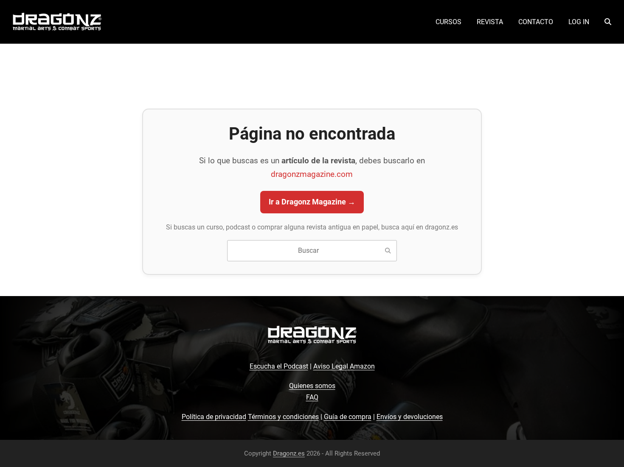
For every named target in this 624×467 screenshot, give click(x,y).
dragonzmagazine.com (312, 174)
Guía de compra (347, 417)
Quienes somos (312, 386)
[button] (607, 22)
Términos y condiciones (283, 417)
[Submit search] (388, 250)
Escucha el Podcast (279, 366)
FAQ (312, 397)
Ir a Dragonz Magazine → (312, 202)
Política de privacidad (214, 417)
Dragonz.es (289, 453)
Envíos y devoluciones (410, 417)
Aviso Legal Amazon (344, 366)
